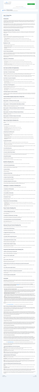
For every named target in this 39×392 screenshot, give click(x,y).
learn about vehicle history (11, 304)
